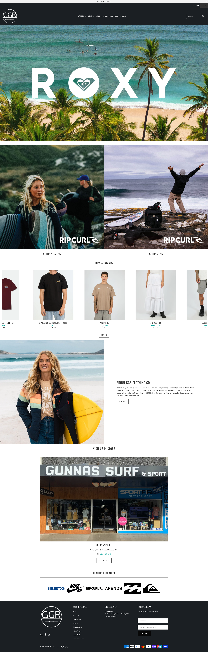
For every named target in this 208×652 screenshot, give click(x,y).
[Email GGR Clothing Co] (41, 634)
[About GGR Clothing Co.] (52, 392)
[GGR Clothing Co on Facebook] (45, 634)
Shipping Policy (77, 627)
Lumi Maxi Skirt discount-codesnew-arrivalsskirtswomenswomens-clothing (156, 295)
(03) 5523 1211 (105, 554)
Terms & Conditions (78, 639)
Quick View (104, 299)
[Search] (203, 16)
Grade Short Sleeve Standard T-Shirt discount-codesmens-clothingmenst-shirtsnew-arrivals (53, 295)
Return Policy (77, 631)
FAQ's (74, 611)
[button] (82, 16)
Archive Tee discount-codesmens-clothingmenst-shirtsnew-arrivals (105, 295)
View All (104, 335)
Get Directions (104, 560)
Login (197, 5)
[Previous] (7, 299)
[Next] (202, 299)
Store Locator (77, 619)
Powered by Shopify (62, 647)
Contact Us (76, 615)
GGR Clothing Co (50, 647)
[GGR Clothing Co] (9, 16)
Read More (122, 401)
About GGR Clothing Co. (134, 382)
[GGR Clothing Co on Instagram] (49, 634)
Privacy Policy (77, 635)
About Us (75, 623)
